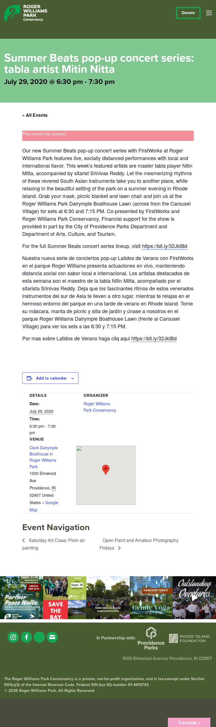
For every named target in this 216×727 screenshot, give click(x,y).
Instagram (13, 637)
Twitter (39, 637)
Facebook (26, 637)
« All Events (35, 115)
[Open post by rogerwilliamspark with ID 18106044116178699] (65, 597)
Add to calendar (51, 378)
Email (52, 637)
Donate (188, 12)
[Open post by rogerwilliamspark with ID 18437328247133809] (108, 597)
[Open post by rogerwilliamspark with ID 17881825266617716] (151, 597)
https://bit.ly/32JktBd (164, 245)
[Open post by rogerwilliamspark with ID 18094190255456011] (194, 597)
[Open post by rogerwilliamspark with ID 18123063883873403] (21, 597)
